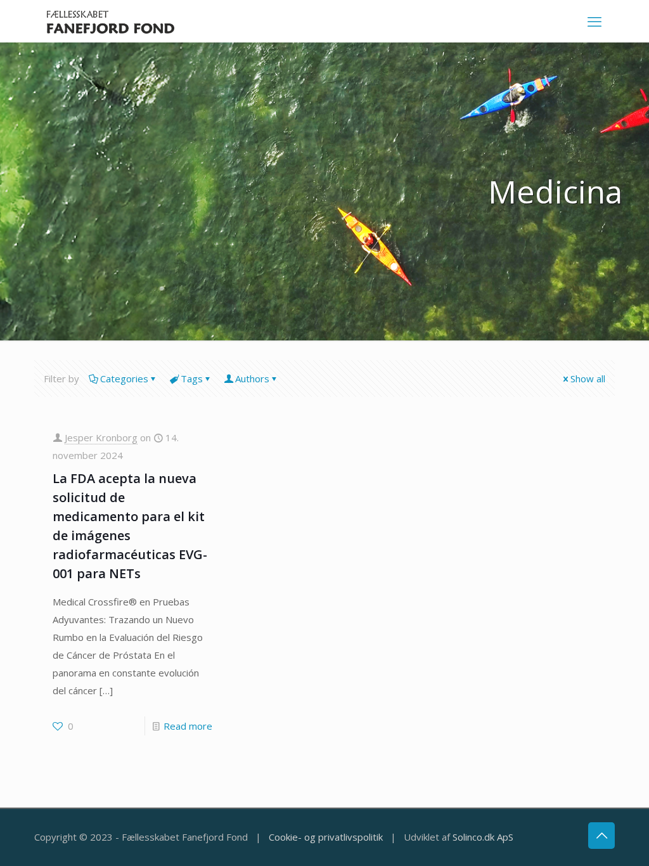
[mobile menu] (594, 21)
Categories (124, 378)
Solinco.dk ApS (483, 836)
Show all (587, 378)
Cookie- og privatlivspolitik (326, 836)
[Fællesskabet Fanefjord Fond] (110, 21)
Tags (192, 378)
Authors (252, 378)
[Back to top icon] (601, 835)
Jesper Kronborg (101, 437)
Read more (188, 726)
